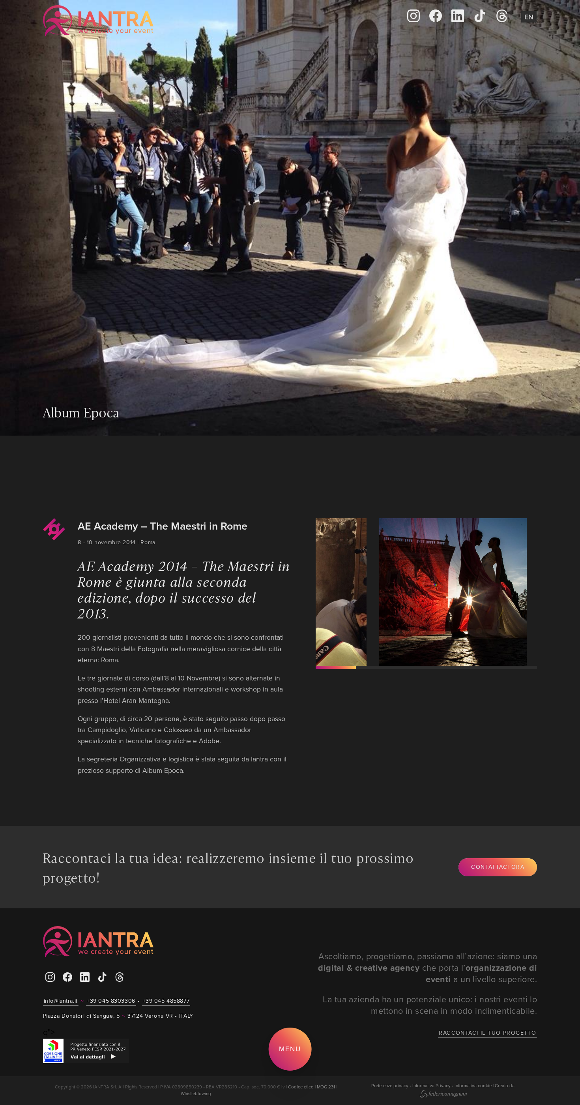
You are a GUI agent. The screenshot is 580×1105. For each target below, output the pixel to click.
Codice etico (301, 1087)
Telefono (148, 20)
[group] (418, 592)
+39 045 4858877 (166, 1001)
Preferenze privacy (389, 1085)
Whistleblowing (196, 1093)
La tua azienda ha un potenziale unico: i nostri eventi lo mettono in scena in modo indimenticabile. (430, 1005)
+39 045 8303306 (111, 1001)
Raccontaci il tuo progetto (487, 1033)
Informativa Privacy (431, 1085)
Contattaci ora (497, 867)
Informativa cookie (473, 1085)
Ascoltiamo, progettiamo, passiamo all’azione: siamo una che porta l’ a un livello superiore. (427, 967)
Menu (290, 1049)
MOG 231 (326, 1087)
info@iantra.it (61, 1001)
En (528, 17)
